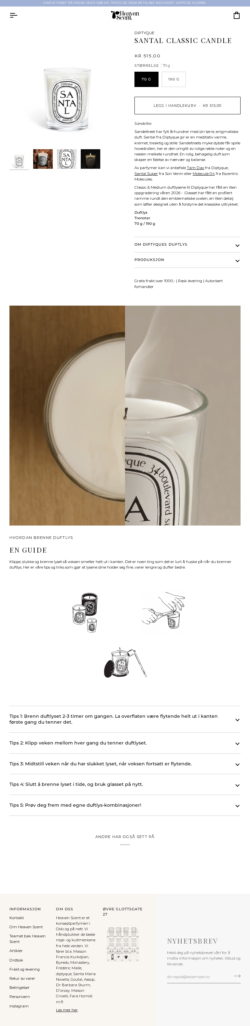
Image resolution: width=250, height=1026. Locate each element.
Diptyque (144, 33)
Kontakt (16, 918)
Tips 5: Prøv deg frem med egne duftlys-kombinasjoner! (75, 805)
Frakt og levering (24, 969)
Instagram (19, 1006)
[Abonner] (235, 976)
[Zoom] (67, 88)
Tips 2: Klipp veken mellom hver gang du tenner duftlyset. (78, 742)
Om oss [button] (64, 909)
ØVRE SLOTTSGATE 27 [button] (123, 912)
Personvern (19, 996)
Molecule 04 (204, 173)
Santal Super (146, 173)
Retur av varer (22, 978)
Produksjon (149, 260)
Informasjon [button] (25, 909)
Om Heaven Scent (26, 927)
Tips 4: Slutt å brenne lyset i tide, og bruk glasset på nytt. (76, 784)
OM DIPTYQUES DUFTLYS (161, 244)
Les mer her (67, 1010)
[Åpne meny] (19, 15)
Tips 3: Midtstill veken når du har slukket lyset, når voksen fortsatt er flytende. (100, 763)
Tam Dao (195, 168)
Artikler (16, 950)
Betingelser (19, 987)
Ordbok (16, 960)
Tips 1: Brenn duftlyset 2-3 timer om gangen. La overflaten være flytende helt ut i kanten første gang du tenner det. (113, 719)
